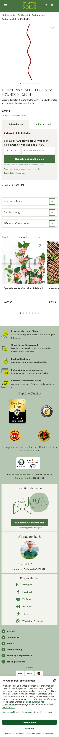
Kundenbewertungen (22, 474)
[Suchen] (46, 5)
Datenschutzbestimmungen (14, 173)
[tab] (43, 124)
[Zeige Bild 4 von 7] (29, 83)
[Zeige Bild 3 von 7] (26, 83)
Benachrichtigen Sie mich (29, 159)
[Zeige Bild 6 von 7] (35, 83)
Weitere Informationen (17, 223)
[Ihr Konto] (51, 5)
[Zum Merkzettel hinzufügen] (52, 28)
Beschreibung (12, 212)
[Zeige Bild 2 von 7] (23, 83)
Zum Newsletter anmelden (29, 522)
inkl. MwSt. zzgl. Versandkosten (15, 115)
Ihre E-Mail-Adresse (34, 150)
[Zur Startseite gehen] (29, 5)
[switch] (33, 466)
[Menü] (6, 5)
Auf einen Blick (13, 201)
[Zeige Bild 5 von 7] (32, 83)
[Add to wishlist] (39, 245)
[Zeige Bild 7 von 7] (38, 83)
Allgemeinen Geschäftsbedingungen (18, 169)
